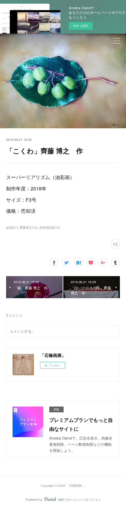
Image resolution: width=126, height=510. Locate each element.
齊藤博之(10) (28, 227)
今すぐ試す (80, 26)
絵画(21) (12, 227)
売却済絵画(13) (49, 227)
